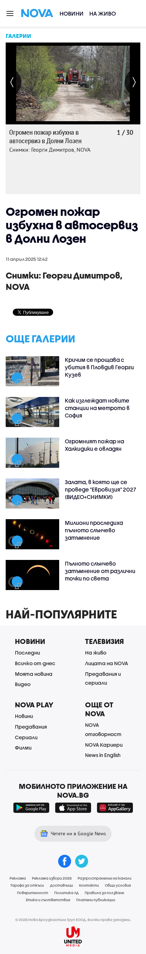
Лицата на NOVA (106, 663)
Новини (72, 13)
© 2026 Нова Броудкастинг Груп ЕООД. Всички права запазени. (73, 919)
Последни (27, 653)
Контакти (89, 885)
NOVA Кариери (104, 745)
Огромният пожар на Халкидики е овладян (94, 445)
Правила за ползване (104, 893)
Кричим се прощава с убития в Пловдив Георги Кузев (99, 367)
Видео (22, 684)
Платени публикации (95, 900)
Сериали (26, 737)
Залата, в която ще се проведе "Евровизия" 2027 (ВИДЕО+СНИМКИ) (100, 489)
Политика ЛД (66, 893)
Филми (23, 748)
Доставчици (61, 885)
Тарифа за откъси (27, 885)
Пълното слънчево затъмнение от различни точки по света (100, 571)
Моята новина (33, 674)
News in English (102, 755)
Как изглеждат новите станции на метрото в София (97, 408)
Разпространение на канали (104, 878)
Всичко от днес (35, 663)
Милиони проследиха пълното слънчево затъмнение (94, 530)
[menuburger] (10, 13)
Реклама (18, 878)
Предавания (31, 727)
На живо (102, 13)
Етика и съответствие (48, 900)
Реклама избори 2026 (52, 878)
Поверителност (32, 893)
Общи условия (118, 885)
